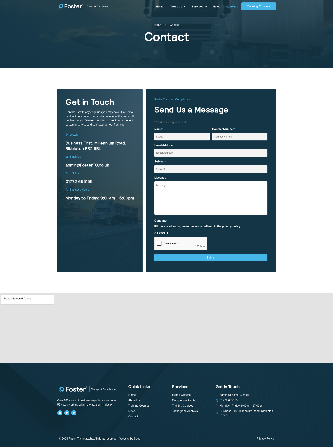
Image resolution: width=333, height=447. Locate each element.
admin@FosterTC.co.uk (87, 165)
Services (197, 6)
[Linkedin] (73, 412)
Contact (232, 6)
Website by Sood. (130, 438)
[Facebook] (59, 412)
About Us (176, 6)
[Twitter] (66, 412)
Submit (211, 257)
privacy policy (231, 226)
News (216, 6)
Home (160, 6)
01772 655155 (79, 181)
